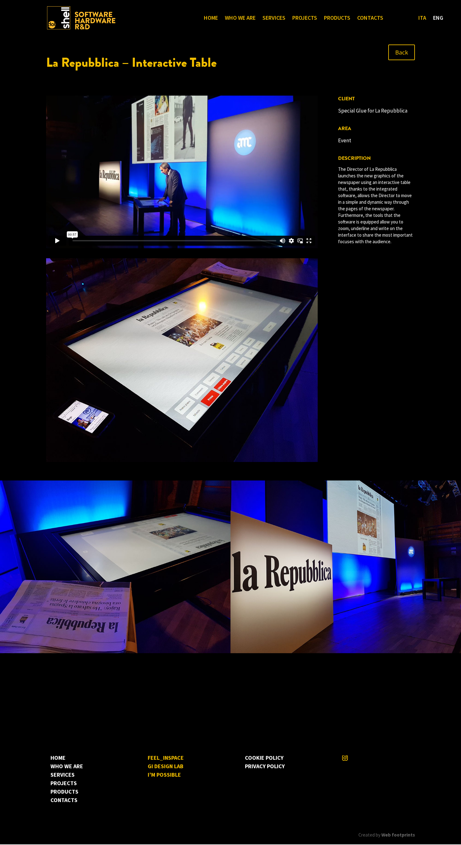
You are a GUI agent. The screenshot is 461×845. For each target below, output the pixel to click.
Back (401, 52)
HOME (211, 18)
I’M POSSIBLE (164, 774)
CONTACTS (370, 18)
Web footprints (398, 835)
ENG (438, 18)
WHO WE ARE (240, 18)
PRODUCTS (337, 18)
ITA (422, 18)
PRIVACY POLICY (265, 766)
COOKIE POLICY (264, 757)
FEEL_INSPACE (166, 757)
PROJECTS (304, 18)
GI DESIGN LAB (165, 766)
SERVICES (273, 18)
